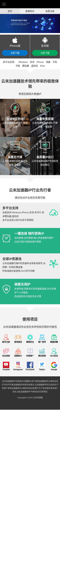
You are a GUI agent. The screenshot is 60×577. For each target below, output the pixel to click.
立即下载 (14, 53)
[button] (3, 23)
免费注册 (49, 11)
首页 (10, 11)
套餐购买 (29, 11)
